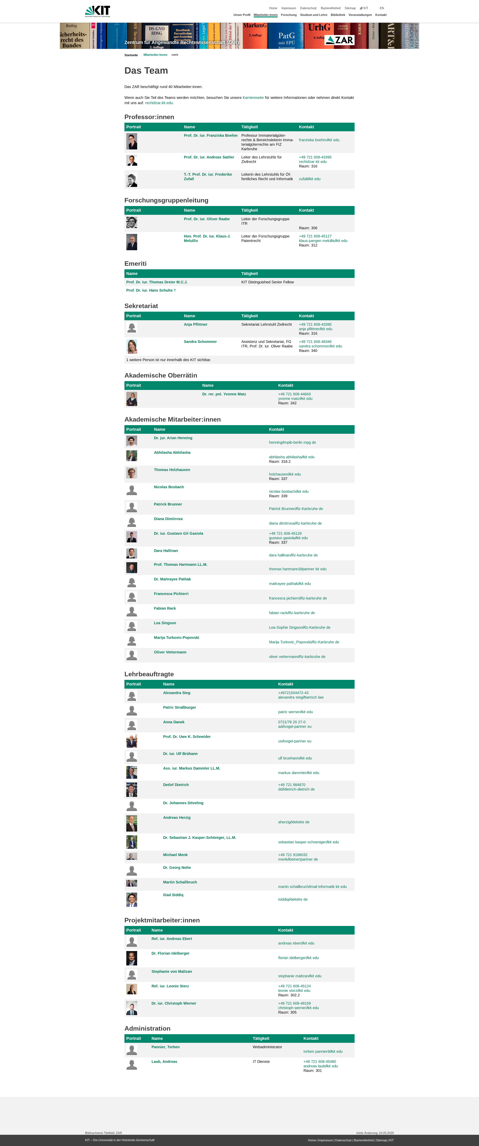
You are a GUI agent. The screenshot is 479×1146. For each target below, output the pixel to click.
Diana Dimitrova (168, 519)
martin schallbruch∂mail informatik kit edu (312, 887)
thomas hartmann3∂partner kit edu (298, 569)
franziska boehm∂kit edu (319, 140)
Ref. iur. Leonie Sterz (170, 986)
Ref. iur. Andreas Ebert (172, 939)
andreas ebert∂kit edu (296, 943)
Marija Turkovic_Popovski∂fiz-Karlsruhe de (304, 642)
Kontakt (381, 14)
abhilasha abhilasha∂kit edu (292, 457)
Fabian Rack (165, 608)
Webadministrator (267, 1047)
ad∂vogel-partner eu (295, 726)
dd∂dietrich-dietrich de (296, 789)
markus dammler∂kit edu (298, 773)
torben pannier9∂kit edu (323, 1051)
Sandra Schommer (200, 342)
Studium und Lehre (313, 14)
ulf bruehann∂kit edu (295, 758)
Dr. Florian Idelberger (171, 953)
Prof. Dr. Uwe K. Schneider (187, 737)
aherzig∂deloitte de (293, 822)
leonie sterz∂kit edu (294, 990)
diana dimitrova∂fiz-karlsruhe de (295, 523)
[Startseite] (392, 15)
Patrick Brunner (168, 504)
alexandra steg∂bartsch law (301, 697)
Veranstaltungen (360, 14)
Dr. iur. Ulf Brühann (180, 754)
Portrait (133, 127)
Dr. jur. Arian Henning (173, 438)
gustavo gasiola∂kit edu (288, 538)
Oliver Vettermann (170, 652)
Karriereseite (253, 98)
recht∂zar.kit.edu (159, 103)
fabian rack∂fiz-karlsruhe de (292, 613)
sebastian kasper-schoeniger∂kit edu (308, 842)
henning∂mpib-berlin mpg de (292, 442)
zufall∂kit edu (310, 179)
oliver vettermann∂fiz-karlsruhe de (297, 657)
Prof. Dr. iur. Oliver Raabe (207, 219)
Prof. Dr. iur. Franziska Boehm (211, 135)
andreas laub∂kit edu (320, 1066)
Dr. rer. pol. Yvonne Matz (224, 394)
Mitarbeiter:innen (266, 14)
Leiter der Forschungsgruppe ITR (265, 221)
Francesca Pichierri (171, 594)
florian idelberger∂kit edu (298, 958)
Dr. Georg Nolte (177, 867)
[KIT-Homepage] (97, 11)
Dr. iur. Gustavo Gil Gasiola (178, 533)
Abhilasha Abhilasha (172, 452)
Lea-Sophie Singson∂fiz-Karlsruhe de (299, 627)
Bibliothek (338, 14)
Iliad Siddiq (173, 895)
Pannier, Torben (166, 1047)
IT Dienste (261, 1061)
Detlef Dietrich (176, 785)
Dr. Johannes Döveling (183, 803)
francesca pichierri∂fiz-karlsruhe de (298, 598)
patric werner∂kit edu (295, 712)
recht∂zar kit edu (313, 162)
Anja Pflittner (196, 324)
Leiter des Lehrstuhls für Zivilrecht (261, 159)
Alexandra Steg (176, 693)
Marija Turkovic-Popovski (176, 637)
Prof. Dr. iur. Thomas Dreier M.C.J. (157, 282)
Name (189, 127)
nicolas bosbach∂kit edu (289, 491)
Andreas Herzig (176, 817)
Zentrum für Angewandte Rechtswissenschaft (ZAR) (181, 42)
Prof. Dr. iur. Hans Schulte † (151, 290)
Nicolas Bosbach (169, 487)
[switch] (392, 8)
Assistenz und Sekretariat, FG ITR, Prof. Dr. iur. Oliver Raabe (267, 344)
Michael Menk (175, 855)
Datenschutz (308, 8)
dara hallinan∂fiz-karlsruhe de (293, 555)
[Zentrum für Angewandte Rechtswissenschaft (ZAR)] (339, 40)
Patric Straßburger (179, 707)
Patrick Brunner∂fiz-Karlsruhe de (296, 509)
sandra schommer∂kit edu (320, 346)
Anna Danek (173, 722)
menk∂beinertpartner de (298, 859)
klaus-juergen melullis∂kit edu (323, 241)
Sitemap (350, 8)
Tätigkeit (249, 127)
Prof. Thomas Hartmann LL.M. (181, 564)
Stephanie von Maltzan (172, 971)
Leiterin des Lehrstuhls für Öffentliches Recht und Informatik (267, 176)
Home (273, 8)
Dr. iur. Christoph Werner (174, 1003)
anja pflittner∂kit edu (315, 329)
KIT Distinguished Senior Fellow (267, 282)
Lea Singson (165, 623)
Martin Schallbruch (180, 882)
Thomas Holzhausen (172, 470)
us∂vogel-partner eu (294, 741)
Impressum (288, 8)
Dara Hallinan (166, 551)
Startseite (131, 55)
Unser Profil (242, 14)
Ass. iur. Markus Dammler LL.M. (191, 768)
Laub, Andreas (164, 1061)
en (382, 8)
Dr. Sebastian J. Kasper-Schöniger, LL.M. (199, 837)
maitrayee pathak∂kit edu (290, 584)
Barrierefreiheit (331, 8)
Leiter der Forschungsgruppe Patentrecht (265, 238)
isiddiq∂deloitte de (293, 899)
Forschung (289, 14)
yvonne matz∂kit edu (295, 398)
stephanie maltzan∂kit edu (299, 976)
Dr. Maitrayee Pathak (172, 579)
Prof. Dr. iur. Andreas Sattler (209, 157)
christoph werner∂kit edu (298, 1008)
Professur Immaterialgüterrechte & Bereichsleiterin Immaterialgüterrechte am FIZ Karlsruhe (267, 142)
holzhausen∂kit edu (285, 474)
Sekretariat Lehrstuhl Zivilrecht (266, 324)
